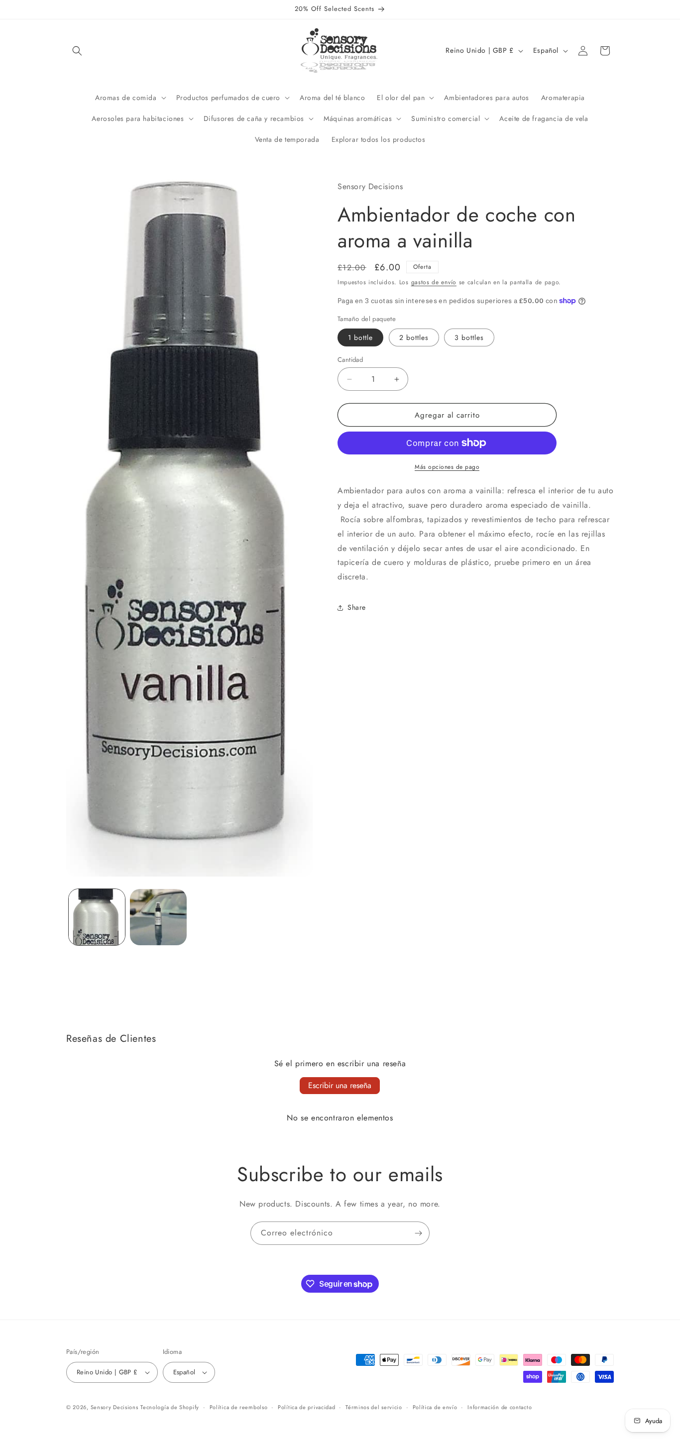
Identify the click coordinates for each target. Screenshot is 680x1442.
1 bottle (360, 337)
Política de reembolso (239, 1407)
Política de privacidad (306, 1407)
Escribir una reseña (339, 1085)
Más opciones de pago (447, 466)
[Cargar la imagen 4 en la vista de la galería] (158, 917)
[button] (77, 51)
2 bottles (414, 337)
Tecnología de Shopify (169, 1407)
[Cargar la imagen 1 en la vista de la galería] (97, 917)
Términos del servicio (373, 1407)
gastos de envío (434, 282)
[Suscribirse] (418, 1233)
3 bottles (469, 337)
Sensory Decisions (114, 1407)
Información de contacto (499, 1407)
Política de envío (435, 1407)
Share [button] (356, 607)
